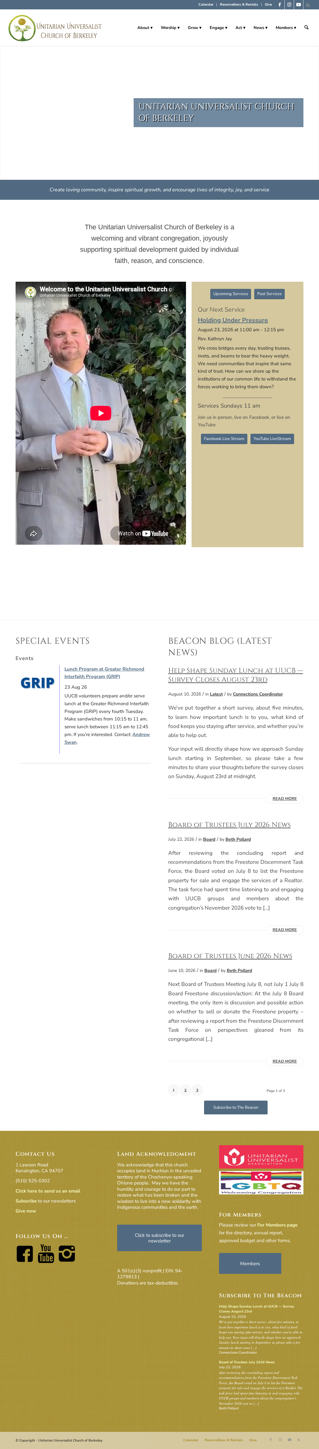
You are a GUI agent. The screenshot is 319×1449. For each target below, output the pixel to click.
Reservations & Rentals (239, 4)
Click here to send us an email (48, 1191)
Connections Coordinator (258, 694)
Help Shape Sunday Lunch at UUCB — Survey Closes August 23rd (235, 675)
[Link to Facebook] (279, 4)
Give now (26, 1211)
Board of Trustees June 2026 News (230, 956)
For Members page (277, 1225)
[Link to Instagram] (289, 4)
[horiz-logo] (55, 28)
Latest (216, 694)
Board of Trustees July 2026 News (229, 825)
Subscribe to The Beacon (260, 1295)
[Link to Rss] (308, 4)
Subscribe (26, 1201)
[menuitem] (206, 4)
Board (209, 839)
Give (268, 4)
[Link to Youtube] (298, 4)
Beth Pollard (238, 839)
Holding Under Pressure (233, 320)
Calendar (205, 4)
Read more (285, 798)
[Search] (306, 28)
